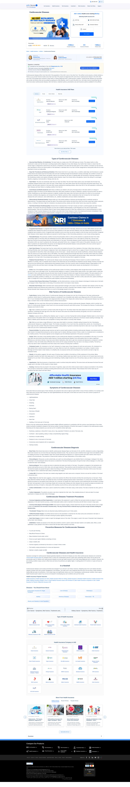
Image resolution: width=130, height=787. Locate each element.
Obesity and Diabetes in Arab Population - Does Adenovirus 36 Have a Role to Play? (93, 719)
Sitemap (56, 757)
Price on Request (90, 121)
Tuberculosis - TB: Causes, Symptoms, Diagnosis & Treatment (35, 719)
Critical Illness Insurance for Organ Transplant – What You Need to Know (55, 719)
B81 (51, 69)
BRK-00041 (51, 68)
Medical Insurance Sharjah (37, 580)
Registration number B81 (41, 773)
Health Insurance (30, 578)
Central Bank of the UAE (37, 769)
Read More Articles (65, 731)
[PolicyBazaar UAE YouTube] (95, 757)
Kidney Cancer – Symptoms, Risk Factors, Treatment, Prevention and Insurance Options (87, 611)
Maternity (60, 93)
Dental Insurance (72, 578)
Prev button (25, 717)
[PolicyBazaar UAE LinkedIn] (92, 757)
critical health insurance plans (34, 557)
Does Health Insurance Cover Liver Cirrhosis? (73, 719)
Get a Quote (87, 34)
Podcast (63, 757)
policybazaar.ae (54, 776)
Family (43, 93)
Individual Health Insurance (84, 578)
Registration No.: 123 (46, 769)
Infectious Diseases (64, 596)
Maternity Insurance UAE (44, 582)
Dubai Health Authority (30, 772)
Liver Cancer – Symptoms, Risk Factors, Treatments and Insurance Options (43, 611)
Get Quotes (91, 100)
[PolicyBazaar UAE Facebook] (86, 757)
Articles (36, 757)
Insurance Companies (42, 757)
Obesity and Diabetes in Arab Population (38, 601)
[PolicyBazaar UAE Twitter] (89, 757)
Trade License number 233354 (48, 770)
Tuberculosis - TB (89, 596)
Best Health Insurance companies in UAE (85, 580)
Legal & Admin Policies (50, 757)
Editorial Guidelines (69, 757)
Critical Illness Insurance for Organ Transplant (36, 591)
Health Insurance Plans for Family (58, 578)
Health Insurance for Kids (42, 578)
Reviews (59, 757)
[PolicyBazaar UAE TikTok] (101, 757)
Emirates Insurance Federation (31, 773)
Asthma (38, 596)
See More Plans (64, 151)
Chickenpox (89, 590)
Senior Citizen (52, 93)
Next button (104, 717)
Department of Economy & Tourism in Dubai (34, 770)
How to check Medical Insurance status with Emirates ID (59, 580)
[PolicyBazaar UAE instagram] (98, 757)
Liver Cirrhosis (64, 590)
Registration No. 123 (57, 66)
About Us (28, 757)
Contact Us (32, 757)
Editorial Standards (98, 58)
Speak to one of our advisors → (89, 68)
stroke (29, 275)
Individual (37, 93)
